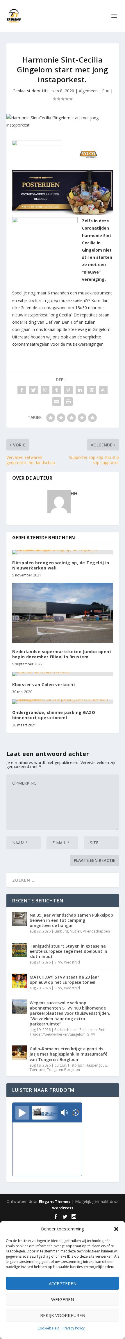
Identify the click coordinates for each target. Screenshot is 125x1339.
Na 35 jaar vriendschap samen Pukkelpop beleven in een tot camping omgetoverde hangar (71, 920)
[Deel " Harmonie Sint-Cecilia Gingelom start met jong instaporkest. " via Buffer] (91, 390)
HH (45, 91)
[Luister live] (22, 1113)
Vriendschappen (96, 931)
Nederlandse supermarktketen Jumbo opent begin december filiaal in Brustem (62, 654)
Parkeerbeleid (66, 1029)
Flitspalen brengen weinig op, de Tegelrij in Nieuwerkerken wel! (60, 565)
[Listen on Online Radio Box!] (76, 1113)
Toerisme (37, 1069)
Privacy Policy (74, 1328)
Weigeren (62, 1299)
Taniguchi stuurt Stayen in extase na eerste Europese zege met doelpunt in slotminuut (68, 951)
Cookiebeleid (49, 1328)
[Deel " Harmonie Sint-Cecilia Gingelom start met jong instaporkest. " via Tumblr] (57, 390)
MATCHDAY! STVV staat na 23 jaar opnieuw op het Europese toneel (64, 979)
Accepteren (62, 1283)
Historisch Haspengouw (87, 1065)
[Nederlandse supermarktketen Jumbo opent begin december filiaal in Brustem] (62, 613)
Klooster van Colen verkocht (44, 684)
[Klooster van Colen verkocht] (62, 674)
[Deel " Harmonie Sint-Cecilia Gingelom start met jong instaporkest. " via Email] (57, 401)
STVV (58, 962)
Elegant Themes (54, 1201)
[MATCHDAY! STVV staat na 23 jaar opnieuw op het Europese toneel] (19, 981)
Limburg (61, 931)
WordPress (62, 1207)
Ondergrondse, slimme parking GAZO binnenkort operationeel (53, 715)
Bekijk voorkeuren (62, 1315)
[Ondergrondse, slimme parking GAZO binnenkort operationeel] (62, 701)
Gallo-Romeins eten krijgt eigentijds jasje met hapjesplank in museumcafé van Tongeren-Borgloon (68, 1054)
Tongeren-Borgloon (63, 1069)
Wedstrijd (72, 962)
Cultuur (60, 1065)
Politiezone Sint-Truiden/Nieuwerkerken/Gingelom (68, 1032)
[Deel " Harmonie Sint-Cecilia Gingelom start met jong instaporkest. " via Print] (68, 401)
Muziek (75, 931)
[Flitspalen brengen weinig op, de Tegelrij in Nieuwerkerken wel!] (62, 552)
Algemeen (88, 91)
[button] (116, 1229)
